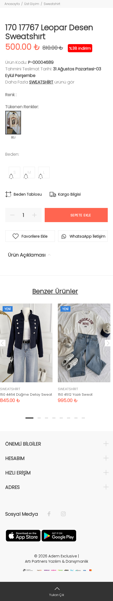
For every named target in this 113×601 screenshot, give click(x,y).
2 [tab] (39, 418)
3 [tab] (46, 418)
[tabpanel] (84, 349)
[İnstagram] (61, 514)
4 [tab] (53, 418)
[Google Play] (59, 535)
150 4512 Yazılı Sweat (75, 394)
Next (108, 343)
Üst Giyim (31, 4)
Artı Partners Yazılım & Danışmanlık (56, 561)
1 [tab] (29, 418)
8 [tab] (83, 418)
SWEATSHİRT (41, 82)
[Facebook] (52, 514)
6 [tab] (68, 418)
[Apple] (23, 535)
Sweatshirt (52, 4)
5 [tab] (61, 418)
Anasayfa (12, 4)
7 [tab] (76, 418)
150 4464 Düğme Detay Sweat (26, 394)
